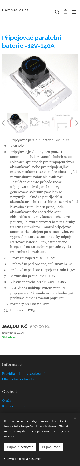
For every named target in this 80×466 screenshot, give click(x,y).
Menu (74, 12)
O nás (6, 400)
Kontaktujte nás (14, 406)
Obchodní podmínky (18, 379)
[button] (57, 12)
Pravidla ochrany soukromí (23, 374)
